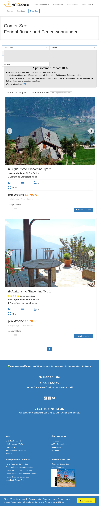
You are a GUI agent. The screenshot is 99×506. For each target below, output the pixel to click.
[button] (65, 502)
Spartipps (21, 11)
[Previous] (9, 131)
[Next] (91, 131)
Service (10, 11)
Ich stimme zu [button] (86, 501)
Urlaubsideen (72, 4)
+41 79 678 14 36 (50, 409)
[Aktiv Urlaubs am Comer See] (72, 478)
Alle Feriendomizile (41, 4)
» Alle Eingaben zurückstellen (61, 93)
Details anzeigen (84, 210)
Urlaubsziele (58, 4)
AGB (24, 84)
